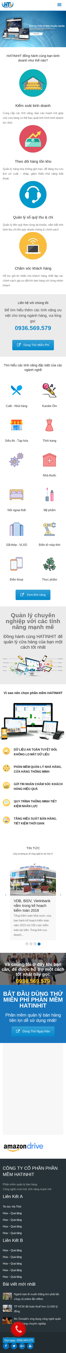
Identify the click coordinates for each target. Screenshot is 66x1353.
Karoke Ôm (49, 406)
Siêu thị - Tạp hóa (16, 440)
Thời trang (49, 440)
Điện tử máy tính (49, 544)
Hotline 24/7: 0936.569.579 (34, 35)
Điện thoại (16, 579)
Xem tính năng (36, 594)
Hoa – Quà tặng (12, 1213)
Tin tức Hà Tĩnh (12, 1206)
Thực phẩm (49, 579)
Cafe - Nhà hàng (16, 406)
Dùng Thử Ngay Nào (36, 1031)
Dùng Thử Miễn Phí (36, 345)
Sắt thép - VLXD (16, 544)
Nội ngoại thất (17, 510)
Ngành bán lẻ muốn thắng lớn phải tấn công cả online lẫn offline (33, 905)
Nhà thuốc (49, 475)
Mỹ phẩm (50, 510)
